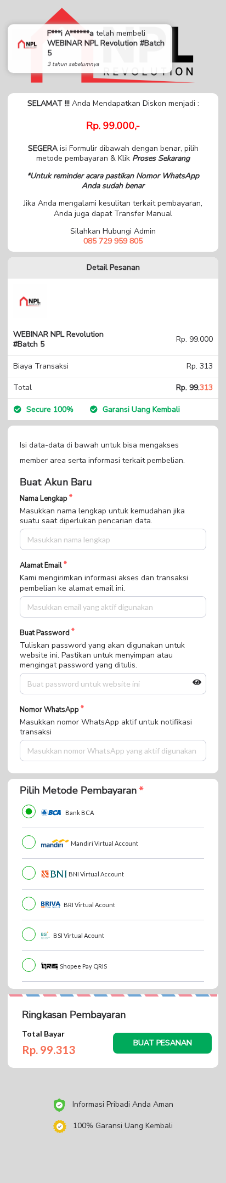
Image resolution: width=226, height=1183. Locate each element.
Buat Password (45, 633)
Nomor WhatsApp (49, 710)
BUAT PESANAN (162, 1043)
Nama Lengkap (43, 498)
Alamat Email (41, 565)
